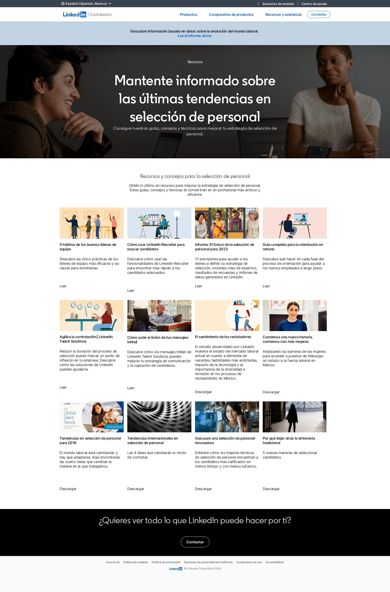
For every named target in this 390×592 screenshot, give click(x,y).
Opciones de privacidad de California (208, 562)
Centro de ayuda (314, 4)
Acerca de (113, 562)
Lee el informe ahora (194, 35)
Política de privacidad (166, 562)
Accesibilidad (275, 562)
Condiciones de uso (249, 562)
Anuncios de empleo (278, 4)
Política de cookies (135, 562)
